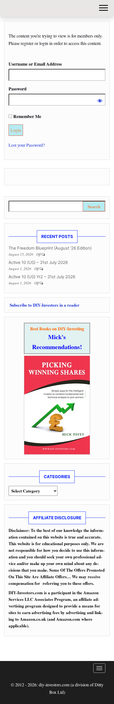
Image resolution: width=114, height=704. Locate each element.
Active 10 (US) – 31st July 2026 (38, 262)
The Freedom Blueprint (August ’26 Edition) (50, 248)
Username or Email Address (35, 64)
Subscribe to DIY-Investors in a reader (44, 305)
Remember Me (26, 116)
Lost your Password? (27, 145)
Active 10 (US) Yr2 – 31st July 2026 (42, 276)
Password (18, 88)
